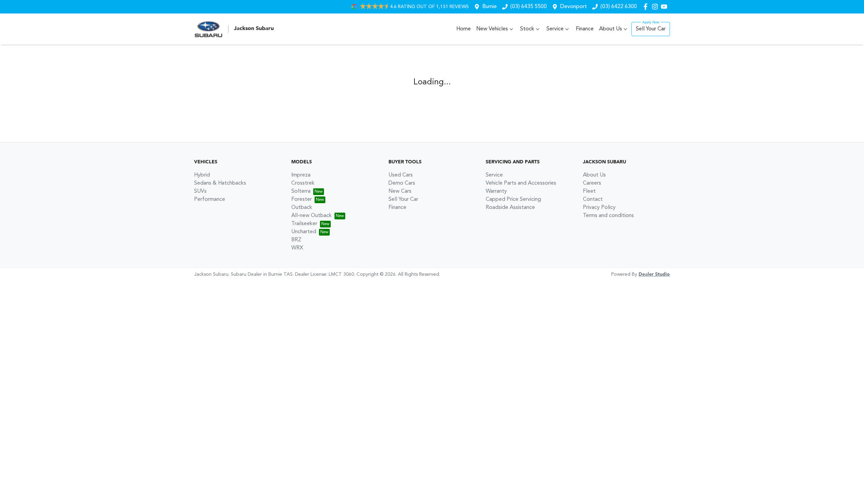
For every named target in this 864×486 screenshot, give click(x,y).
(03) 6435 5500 (528, 6)
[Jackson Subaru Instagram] (656, 6)
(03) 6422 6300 (618, 6)
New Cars (399, 191)
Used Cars (400, 175)
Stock (527, 29)
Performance (209, 199)
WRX (297, 248)
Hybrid (202, 175)
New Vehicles (492, 29)
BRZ (296, 240)
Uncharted (303, 232)
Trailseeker (304, 223)
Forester (301, 199)
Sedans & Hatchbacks (220, 183)
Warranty (496, 191)
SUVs (200, 191)
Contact (593, 199)
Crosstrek (303, 183)
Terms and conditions (608, 215)
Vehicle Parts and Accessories (521, 183)
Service (555, 29)
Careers (592, 183)
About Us (610, 29)
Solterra (300, 191)
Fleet (589, 191)
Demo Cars (401, 183)
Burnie (489, 6)
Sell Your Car (651, 29)
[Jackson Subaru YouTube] (665, 6)
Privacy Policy (599, 207)
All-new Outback (311, 215)
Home (463, 29)
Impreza (300, 175)
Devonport (573, 6)
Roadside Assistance (510, 207)
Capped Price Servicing (513, 199)
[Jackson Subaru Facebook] (646, 6)
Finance (585, 29)
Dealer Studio (654, 274)
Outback (301, 207)
